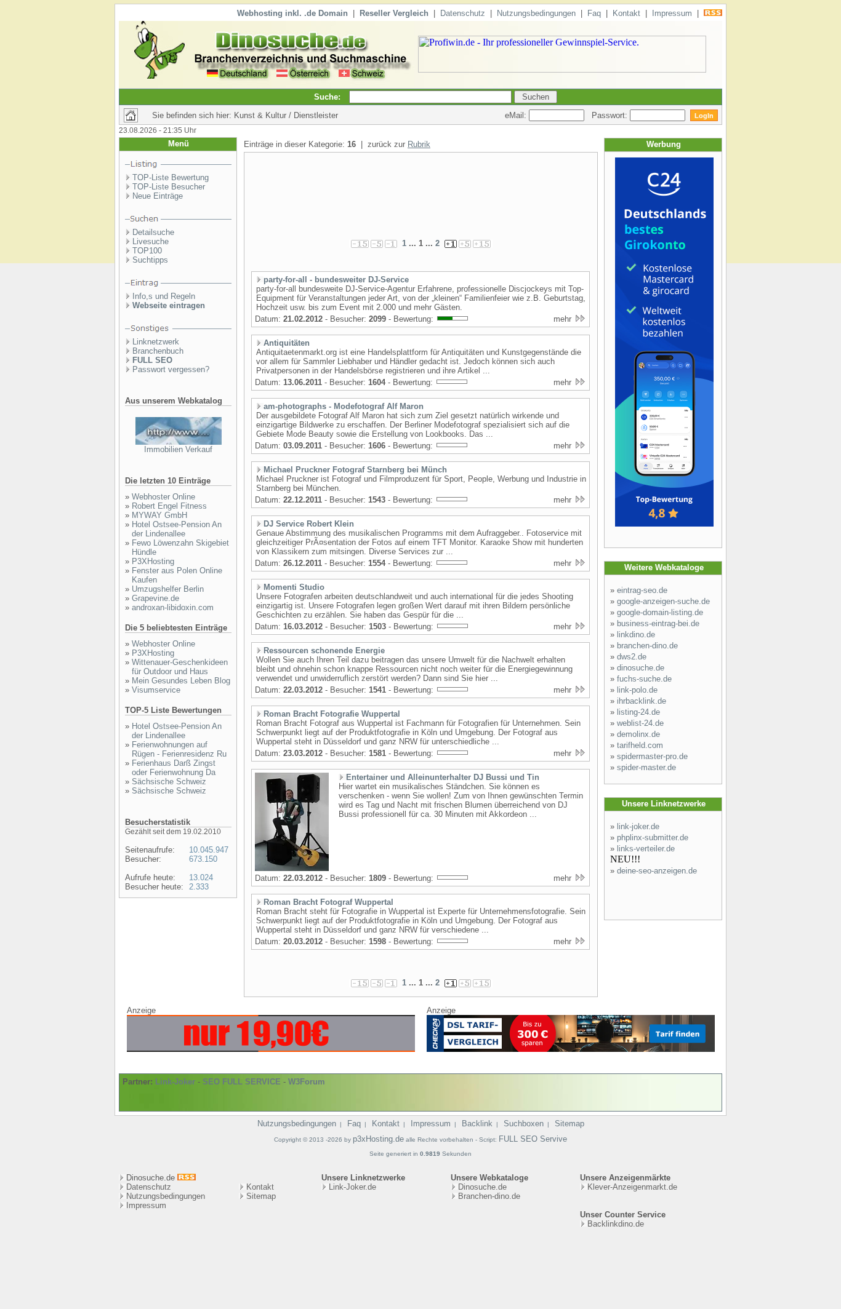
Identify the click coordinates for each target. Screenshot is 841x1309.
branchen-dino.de (647, 645)
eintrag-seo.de (642, 590)
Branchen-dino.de (489, 1196)
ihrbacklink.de (641, 701)
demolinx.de (638, 734)
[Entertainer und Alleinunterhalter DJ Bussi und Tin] (292, 868)
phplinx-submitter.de (652, 837)
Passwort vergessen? (170, 369)
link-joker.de (638, 826)
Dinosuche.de (482, 1187)
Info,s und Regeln (163, 296)
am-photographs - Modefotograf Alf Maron (344, 406)
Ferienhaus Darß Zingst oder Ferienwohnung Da (173, 767)
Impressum (672, 13)
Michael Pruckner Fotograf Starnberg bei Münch (355, 469)
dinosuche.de (640, 667)
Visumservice (156, 689)
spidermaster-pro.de (652, 756)
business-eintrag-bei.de (658, 623)
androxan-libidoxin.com (173, 607)
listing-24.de (638, 712)
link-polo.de (637, 689)
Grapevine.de (155, 598)
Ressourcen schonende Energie (324, 650)
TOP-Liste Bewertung (170, 177)
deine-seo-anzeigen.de (657, 870)
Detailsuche (153, 232)
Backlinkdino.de (615, 1223)
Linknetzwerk (155, 341)
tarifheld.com (640, 745)
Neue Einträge (157, 196)
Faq (594, 13)
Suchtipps (150, 260)
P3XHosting (153, 561)
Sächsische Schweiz (169, 781)
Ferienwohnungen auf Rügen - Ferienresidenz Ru (179, 749)
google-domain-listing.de (660, 612)
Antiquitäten (287, 343)
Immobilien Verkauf (178, 449)
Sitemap (569, 1123)
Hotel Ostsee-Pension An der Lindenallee (177, 529)
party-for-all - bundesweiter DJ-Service (336, 279)
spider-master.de (646, 767)
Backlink (477, 1123)
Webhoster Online (163, 496)
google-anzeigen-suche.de (663, 601)
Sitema (259, 1196)
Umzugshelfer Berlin (168, 589)
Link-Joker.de (352, 1187)
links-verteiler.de (646, 848)
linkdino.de (636, 634)
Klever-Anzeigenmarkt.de (632, 1187)
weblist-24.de (640, 723)
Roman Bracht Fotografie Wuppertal (332, 713)
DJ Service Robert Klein (309, 523)
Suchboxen (524, 1123)
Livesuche (150, 241)
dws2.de (631, 656)
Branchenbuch (157, 351)
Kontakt (626, 13)
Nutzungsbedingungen (536, 13)
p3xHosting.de (378, 1139)
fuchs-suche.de (644, 678)
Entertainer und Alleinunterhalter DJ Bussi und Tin (442, 777)
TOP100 (147, 250)
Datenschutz (462, 13)
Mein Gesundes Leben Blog (181, 680)
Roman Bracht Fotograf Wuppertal (328, 902)
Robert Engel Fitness (169, 506)
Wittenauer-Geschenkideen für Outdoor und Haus (180, 667)
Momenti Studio (294, 587)
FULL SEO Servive (533, 1139)
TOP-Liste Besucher (168, 186)
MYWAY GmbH (159, 515)
